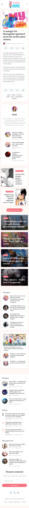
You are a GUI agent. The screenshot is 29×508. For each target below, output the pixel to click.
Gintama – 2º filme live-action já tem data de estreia (14, 261)
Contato (24, 502)
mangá (8, 96)
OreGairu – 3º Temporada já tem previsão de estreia (17, 362)
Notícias (6, 27)
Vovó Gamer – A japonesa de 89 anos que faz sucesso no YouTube (17, 383)
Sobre (5, 502)
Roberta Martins (8, 418)
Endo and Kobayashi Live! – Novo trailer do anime (18, 144)
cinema (13, 94)
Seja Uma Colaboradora (14, 502)
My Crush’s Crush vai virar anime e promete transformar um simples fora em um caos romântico (17, 299)
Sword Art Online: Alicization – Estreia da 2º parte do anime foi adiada (18, 135)
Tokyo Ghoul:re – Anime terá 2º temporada (14, 281)
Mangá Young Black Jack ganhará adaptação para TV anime (8, 198)
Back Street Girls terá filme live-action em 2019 (17, 445)
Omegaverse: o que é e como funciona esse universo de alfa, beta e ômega (17, 325)
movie (12, 96)
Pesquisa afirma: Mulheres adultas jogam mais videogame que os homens (16, 391)
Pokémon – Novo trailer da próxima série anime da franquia (18, 355)
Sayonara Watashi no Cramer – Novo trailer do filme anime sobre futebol (14, 348)
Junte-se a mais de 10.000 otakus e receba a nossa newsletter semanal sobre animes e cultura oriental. (14, 476)
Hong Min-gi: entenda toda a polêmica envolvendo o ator (13, 423)
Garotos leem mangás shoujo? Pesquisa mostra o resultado (20, 179)
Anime (8, 94)
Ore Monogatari (13, 53)
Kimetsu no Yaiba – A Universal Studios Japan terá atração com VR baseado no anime (17, 461)
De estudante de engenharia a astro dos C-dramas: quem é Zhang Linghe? (17, 316)
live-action (19, 94)
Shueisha (14, 98)
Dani (9, 43)
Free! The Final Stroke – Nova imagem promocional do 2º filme (17, 400)
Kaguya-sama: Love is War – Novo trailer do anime (13, 241)
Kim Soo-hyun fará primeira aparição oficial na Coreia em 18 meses (14, 431)
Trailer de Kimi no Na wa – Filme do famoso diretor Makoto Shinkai (14, 224)
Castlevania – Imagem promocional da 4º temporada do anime (17, 155)
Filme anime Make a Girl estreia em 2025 (16, 452)
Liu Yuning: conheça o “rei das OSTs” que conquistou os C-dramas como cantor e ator (17, 308)
